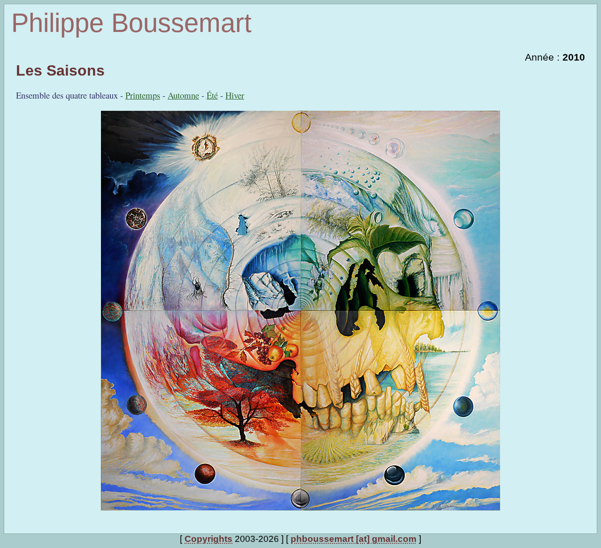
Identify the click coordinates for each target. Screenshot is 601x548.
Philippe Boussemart (131, 23)
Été (212, 95)
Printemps (142, 95)
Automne (183, 95)
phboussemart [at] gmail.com (353, 539)
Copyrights (208, 539)
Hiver (234, 95)
